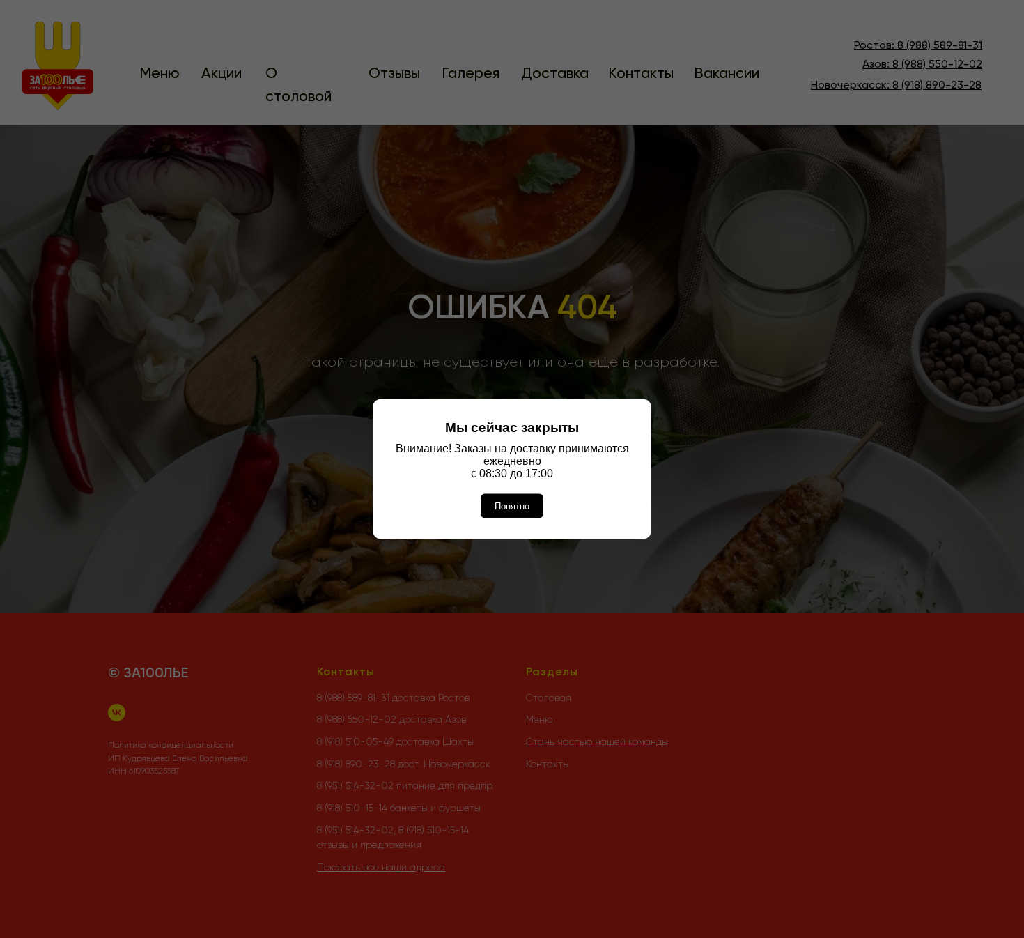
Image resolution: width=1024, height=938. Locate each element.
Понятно (512, 506)
